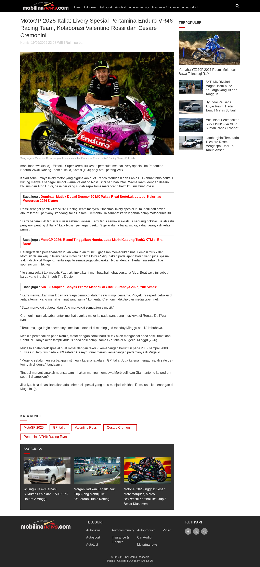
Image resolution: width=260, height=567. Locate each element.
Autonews (90, 7)
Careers (121, 560)
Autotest (120, 7)
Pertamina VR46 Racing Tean (45, 436)
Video (167, 530)
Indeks (111, 560)
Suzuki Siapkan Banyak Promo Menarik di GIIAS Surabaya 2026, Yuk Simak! (99, 287)
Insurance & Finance (165, 7)
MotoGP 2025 (34, 427)
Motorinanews (147, 544)
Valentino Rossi (86, 427)
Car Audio (144, 537)
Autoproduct (190, 7)
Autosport (106, 7)
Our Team (134, 560)
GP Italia (59, 427)
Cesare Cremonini (120, 427)
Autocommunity (139, 7)
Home (76, 7)
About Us (147, 560)
